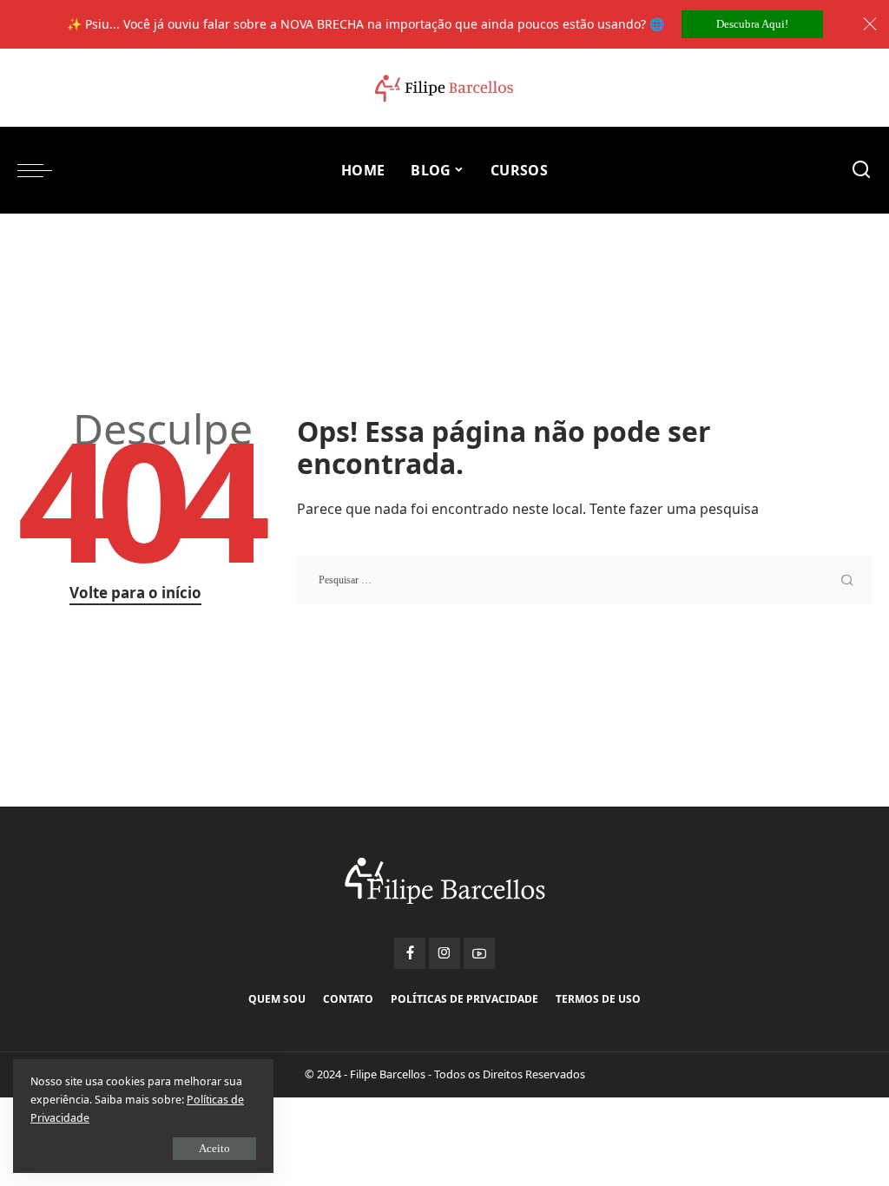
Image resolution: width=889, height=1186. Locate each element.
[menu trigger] (43, 170)
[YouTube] (479, 953)
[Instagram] (444, 953)
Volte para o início (135, 593)
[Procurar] (861, 170)
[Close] (870, 24)
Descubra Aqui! (752, 23)
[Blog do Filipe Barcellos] (444, 88)
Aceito (214, 1148)
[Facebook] (409, 953)
